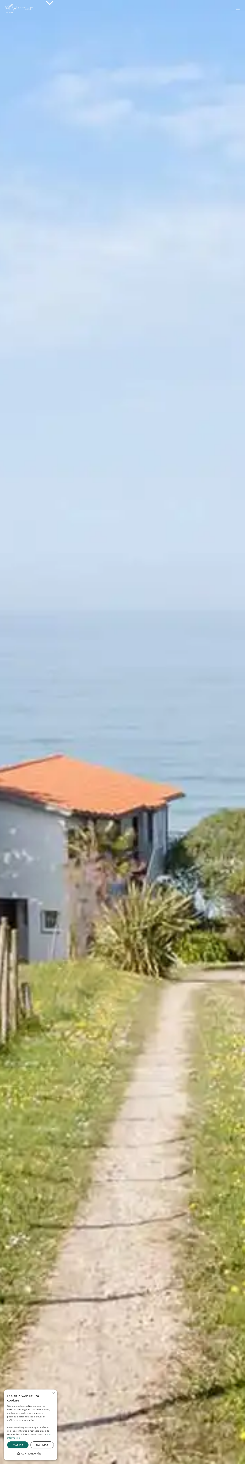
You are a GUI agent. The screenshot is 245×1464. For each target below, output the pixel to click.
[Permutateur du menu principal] (237, 8)
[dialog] (30, 1424)
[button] (30, 1454)
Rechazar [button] (42, 1444)
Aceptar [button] (18, 1444)
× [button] (53, 1393)
